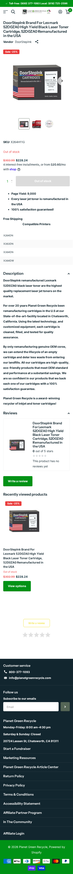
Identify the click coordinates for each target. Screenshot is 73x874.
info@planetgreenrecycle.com (30, 678)
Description (13, 273)
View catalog (5, 11)
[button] (62, 81)
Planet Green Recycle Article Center (30, 767)
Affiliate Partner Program (22, 813)
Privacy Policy (14, 785)
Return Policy (13, 776)
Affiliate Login (13, 833)
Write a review (18, 481)
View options (17, 586)
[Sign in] (60, 12)
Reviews (10, 413)
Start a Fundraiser (17, 749)
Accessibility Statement (21, 803)
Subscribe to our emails (19, 698)
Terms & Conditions (18, 794)
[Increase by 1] (12, 177)
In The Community (17, 822)
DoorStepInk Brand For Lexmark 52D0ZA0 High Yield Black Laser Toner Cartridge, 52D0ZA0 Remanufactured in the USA (23, 558)
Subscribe (65, 706)
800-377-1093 (19, 672)
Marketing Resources (19, 758)
